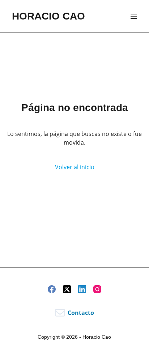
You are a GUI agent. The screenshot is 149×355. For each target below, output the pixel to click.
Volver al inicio (74, 167)
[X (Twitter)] (67, 289)
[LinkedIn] (82, 289)
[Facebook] (52, 289)
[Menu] (134, 16)
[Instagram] (97, 289)
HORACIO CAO (48, 16)
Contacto (81, 313)
